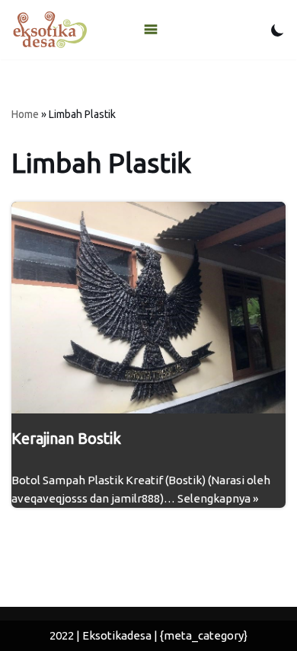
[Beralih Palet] (278, 30)
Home (25, 114)
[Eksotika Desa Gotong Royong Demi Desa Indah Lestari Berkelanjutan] (49, 30)
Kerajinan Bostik (66, 438)
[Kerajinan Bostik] (148, 307)
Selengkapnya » (217, 498)
